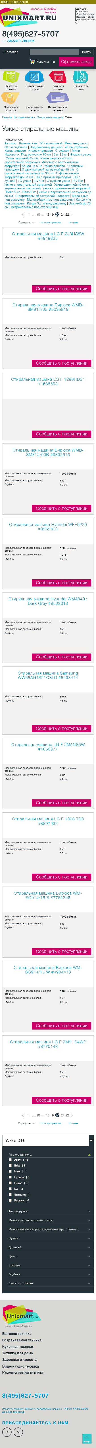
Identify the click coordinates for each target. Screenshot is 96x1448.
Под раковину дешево (46, 147)
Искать (86, 51)
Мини (76, 150)
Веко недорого (76, 143)
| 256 (15, 1140)
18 (47, 214)
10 (38, 214)
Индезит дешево (40, 150)
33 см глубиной (15, 147)
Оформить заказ (76, 61)
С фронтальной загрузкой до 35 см (41, 171)
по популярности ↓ (52, 222)
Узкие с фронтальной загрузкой (28, 184)
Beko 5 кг (13, 192)
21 (63, 214)
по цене (73, 222)
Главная (7, 117)
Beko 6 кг (29, 192)
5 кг (56, 154)
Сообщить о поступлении (62, 288)
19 (52, 214)
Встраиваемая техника (34, 87)
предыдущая (24, 214)
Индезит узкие (80, 154)
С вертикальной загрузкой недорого (42, 196)
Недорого (11, 154)
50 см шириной (51, 143)
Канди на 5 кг (32, 166)
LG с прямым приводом (53, 177)
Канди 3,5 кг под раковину (46, 203)
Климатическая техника (57, 109)
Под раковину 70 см (36, 154)
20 (57, 214)
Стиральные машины (50, 117)
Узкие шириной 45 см (22, 158)
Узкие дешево (54, 166)
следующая (71, 214)
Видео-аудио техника (34, 109)
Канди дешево (15, 150)
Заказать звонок (21, 41)
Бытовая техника (11, 87)
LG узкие (24, 181)
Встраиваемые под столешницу (34, 207)
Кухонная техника (58, 87)
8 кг (64, 154)
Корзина (42, 61)
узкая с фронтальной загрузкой (66, 188)
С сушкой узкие (58, 181)
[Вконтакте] (18, 1432)
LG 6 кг (78, 181)
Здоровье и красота (11, 109)
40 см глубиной (76, 147)
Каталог (12, 52)
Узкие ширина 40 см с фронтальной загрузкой (38, 160)
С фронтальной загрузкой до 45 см (48, 169)
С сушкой (62, 150)
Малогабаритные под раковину (50, 199)
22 (67, 214)
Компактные (28, 143)
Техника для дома (80, 87)
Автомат (10, 143)
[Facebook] (7, 1432)
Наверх (87, 1441)
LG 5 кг (39, 181)
